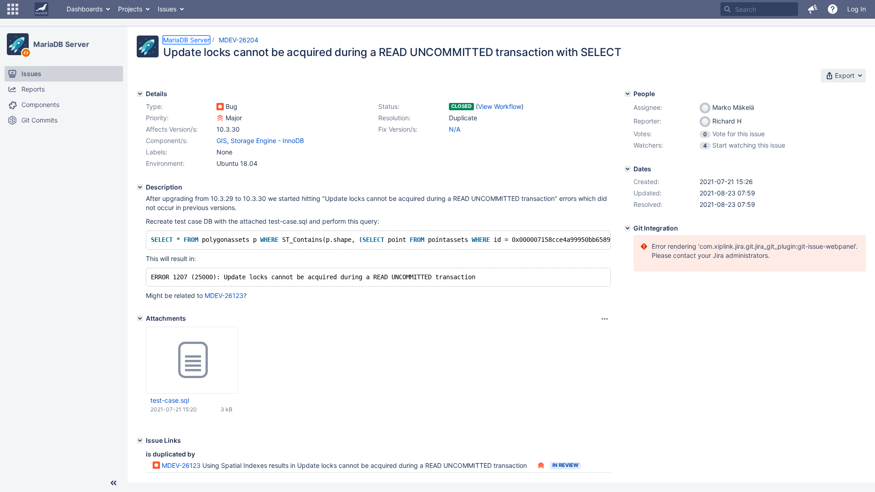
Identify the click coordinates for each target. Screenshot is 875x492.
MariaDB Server (61, 44)
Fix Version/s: (397, 129)
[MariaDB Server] (18, 44)
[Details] (140, 94)
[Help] (833, 9)
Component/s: (167, 140)
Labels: (156, 152)
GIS (221, 140)
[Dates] (627, 169)
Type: (154, 106)
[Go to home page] (41, 9)
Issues (167, 9)
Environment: (165, 163)
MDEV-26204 (238, 40)
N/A (454, 129)
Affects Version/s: (172, 129)
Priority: (157, 118)
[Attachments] (140, 318)
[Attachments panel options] (605, 318)
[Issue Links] (140, 440)
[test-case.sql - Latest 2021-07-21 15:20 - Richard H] (192, 360)
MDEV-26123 (224, 295)
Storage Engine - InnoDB (267, 140)
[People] (627, 94)
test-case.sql (169, 400)
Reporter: (647, 121)
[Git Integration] (627, 228)
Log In (856, 9)
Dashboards (85, 9)
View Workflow (499, 106)
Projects (130, 9)
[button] (13, 9)
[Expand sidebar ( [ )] (113, 483)
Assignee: (647, 107)
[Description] (140, 187)
